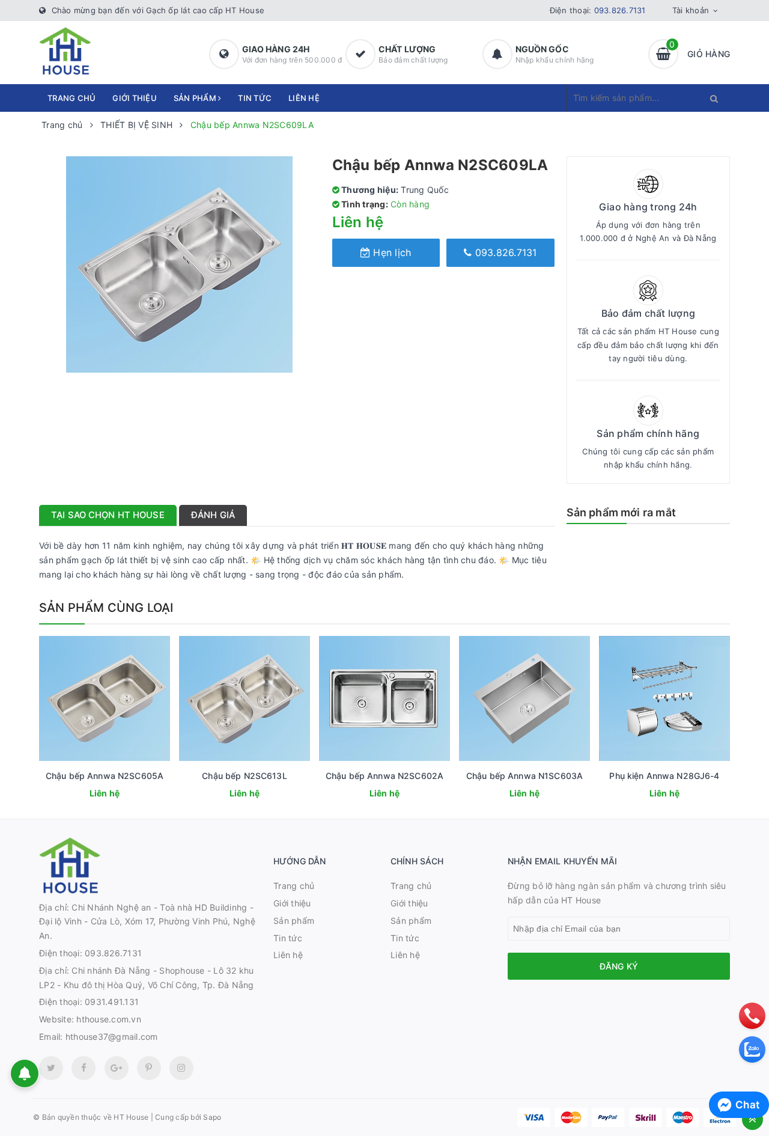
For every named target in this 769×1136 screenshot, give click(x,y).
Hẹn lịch (390, 252)
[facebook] (83, 1068)
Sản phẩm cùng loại (106, 607)
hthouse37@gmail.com (111, 1036)
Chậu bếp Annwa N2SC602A (384, 776)
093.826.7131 (620, 10)
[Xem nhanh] (118, 795)
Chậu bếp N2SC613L (244, 776)
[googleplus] (117, 1068)
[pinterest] (181, 1068)
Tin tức (255, 98)
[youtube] (149, 1068)
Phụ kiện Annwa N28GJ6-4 (664, 776)
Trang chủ (71, 98)
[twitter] (51, 1068)
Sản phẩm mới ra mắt (621, 512)
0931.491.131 (112, 1002)
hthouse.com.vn (108, 1019)
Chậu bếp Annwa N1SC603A (524, 776)
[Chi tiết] (88, 795)
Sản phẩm (196, 98)
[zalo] (752, 1049)
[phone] (752, 1016)
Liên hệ (304, 98)
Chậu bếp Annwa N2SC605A (104, 776)
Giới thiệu (134, 98)
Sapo (212, 1117)
